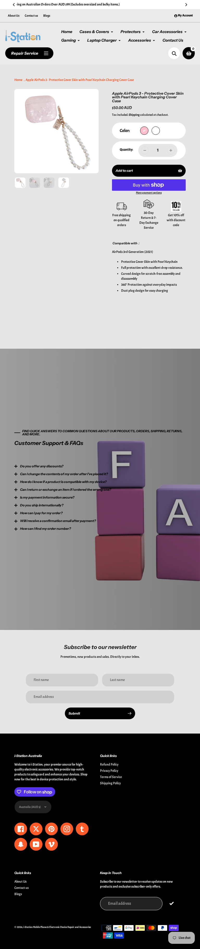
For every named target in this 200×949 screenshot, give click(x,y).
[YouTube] (70, 520)
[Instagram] (54, 520)
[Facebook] (38, 520)
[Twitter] (31, 520)
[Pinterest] (46, 520)
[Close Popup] (184, 421)
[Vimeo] (77, 520)
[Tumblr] (62, 520)
